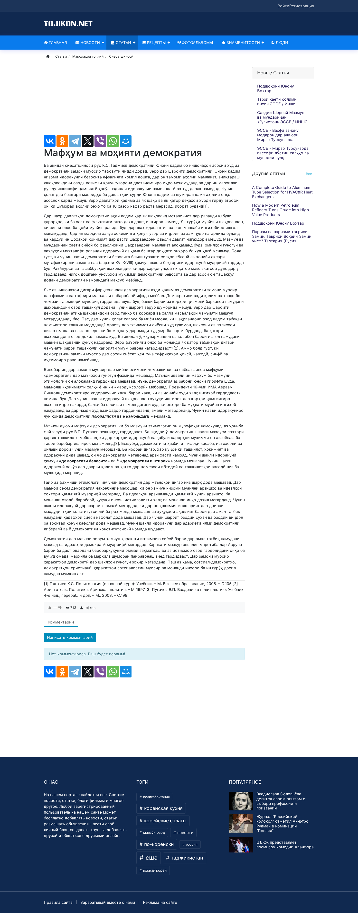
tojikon (90, 608)
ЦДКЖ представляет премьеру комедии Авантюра (285, 844)
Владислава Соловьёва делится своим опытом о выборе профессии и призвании (280, 800)
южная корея (154, 870)
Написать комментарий (70, 637)
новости (184, 832)
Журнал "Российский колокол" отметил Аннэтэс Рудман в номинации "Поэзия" (282, 823)
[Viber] (100, 141)
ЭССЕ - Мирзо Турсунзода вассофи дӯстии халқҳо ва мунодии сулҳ (283, 153)
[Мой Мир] (126, 141)
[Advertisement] (144, 101)
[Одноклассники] (62, 141)
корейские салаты (165, 821)
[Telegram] (75, 141)
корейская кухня (163, 808)
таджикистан (186, 858)
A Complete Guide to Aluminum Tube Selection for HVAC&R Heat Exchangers (282, 192)
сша (151, 857)
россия (191, 844)
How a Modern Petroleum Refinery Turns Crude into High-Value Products (281, 210)
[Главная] (48, 56)
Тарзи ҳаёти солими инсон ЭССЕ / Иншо (277, 101)
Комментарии (61, 622)
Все (309, 174)
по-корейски (158, 844)
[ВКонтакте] (50, 141)
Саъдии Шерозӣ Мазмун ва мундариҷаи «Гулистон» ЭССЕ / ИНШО (282, 117)
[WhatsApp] (113, 141)
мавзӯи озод (153, 832)
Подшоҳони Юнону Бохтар (275, 88)
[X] (88, 141)
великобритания (156, 797)
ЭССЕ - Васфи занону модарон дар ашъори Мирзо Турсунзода (278, 135)
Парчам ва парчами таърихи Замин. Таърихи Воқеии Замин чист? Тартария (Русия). (281, 236)
